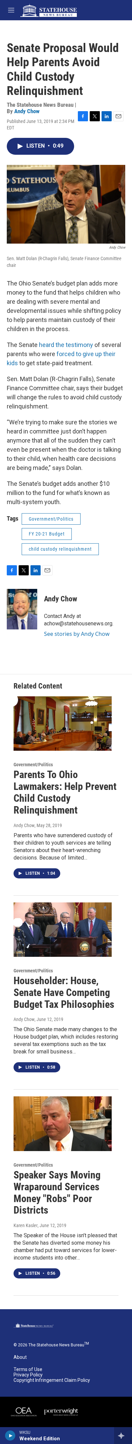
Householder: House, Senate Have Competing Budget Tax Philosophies (64, 992)
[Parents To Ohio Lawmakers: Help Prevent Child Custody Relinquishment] (63, 723)
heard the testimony (66, 344)
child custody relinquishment (60, 549)
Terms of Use (28, 1369)
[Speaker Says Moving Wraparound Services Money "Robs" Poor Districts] (63, 1123)
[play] (10, 1435)
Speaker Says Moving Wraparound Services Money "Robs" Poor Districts (57, 1192)
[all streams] (123, 1435)
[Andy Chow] (22, 609)
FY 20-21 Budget (47, 534)
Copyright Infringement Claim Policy (52, 1380)
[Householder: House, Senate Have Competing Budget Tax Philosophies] (63, 929)
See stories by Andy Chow (77, 634)
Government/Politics (51, 519)
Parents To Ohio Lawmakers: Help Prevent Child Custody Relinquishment (65, 792)
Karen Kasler (26, 1225)
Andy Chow (27, 111)
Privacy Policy (28, 1374)
